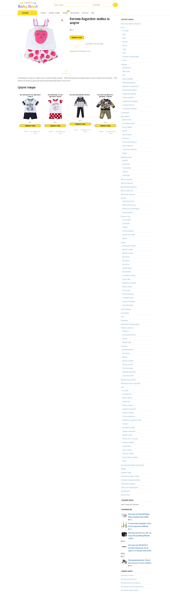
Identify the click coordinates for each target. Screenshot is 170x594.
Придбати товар (77, 37)
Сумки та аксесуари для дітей (129, 487)
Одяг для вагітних (127, 212)
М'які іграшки (126, 279)
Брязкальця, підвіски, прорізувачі (131, 23)
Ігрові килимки (126, 271)
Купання (124, 131)
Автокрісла (125, 331)
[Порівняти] (144, 5)
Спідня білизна (126, 446)
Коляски (124, 338)
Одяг (122, 387)
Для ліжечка (125, 264)
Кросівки (125, 42)
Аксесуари (125, 390)
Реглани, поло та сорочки (130, 438)
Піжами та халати (127, 435)
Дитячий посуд (126, 67)
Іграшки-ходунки (127, 268)
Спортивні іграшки (127, 305)
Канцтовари (124, 320)
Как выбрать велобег (127, 575)
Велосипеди (126, 164)
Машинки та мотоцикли (129, 283)
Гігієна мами (125, 223)
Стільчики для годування (129, 108)
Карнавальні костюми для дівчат (130, 324)
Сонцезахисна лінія (128, 375)
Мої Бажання (75, 13)
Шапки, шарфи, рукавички (129, 457)
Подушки (123, 469)
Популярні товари (126, 472)
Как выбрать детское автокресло (130, 583)
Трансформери (125, 491)
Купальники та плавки (128, 427)
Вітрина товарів (54, 13)
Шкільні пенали (125, 495)
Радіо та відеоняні (127, 145)
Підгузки (124, 238)
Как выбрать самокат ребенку (130, 590)
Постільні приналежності (129, 142)
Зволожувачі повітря (128, 123)
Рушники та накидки (128, 442)
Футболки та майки (127, 453)
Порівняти (26, 131)
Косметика (124, 346)
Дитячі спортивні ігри (127, 190)
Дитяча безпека (127, 119)
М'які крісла (125, 138)
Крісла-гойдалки (127, 127)
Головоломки (125, 112)
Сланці (124, 49)
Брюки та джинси (127, 397)
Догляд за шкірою (127, 364)
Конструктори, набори (128, 275)
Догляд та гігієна (125, 216)
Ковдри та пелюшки (128, 412)
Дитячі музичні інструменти (129, 187)
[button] (62, 20)
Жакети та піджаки (127, 405)
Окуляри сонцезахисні (128, 431)
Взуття (123, 27)
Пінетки (124, 45)
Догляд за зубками (127, 361)
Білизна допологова (128, 201)
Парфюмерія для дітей (129, 372)
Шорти (124, 461)
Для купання (125, 260)
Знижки (66, 12)
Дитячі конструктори (127, 183)
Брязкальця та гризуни (129, 245)
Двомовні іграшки (127, 249)
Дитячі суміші (126, 71)
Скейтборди (125, 175)
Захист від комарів (127, 368)
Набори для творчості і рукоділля (130, 383)
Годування (124, 64)
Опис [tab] (66, 71)
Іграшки (123, 242)
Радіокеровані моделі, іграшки (130, 476)
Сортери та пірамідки (128, 301)
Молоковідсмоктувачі (128, 82)
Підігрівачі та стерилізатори (130, 86)
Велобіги (125, 160)
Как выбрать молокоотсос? (129, 579)
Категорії (25, 13)
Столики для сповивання (129, 149)
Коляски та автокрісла (127, 328)
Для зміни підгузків (127, 349)
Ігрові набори (125, 313)
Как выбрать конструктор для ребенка (132, 586)
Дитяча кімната (125, 116)
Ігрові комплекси (126, 309)
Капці (123, 34)
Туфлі (124, 53)
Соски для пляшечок (128, 105)
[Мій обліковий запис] (150, 5)
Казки (122, 316)
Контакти (85, 13)
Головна (43, 13)
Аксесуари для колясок (129, 335)
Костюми (88, 51)
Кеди (123, 38)
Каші (123, 75)
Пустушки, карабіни (128, 97)
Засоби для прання (128, 231)
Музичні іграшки (127, 286)
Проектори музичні (128, 294)
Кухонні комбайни (127, 79)
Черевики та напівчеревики (130, 56)
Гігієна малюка (126, 219)
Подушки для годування (129, 93)
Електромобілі (126, 168)
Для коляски (125, 257)
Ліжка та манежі (127, 134)
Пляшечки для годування (129, 90)
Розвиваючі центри (128, 297)
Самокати (125, 171)
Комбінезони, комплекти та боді (131, 420)
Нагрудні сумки (126, 342)
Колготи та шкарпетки (128, 416)
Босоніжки (125, 30)
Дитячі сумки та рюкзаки (128, 194)
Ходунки (124, 153)
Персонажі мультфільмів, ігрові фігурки (132, 465)
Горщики (125, 227)
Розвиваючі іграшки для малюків (130, 480)
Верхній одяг (126, 401)
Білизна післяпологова (129, 205)
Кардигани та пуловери (129, 409)
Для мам (123, 198)
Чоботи (124, 60)
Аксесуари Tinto (127, 394)
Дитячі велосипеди (126, 179)
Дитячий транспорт (126, 157)
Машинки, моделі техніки (128, 379)
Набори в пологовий (128, 234)
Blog (92, 13)
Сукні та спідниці (127, 450)
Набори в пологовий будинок (131, 208)
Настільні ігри (126, 290)
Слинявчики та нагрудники (130, 101)
